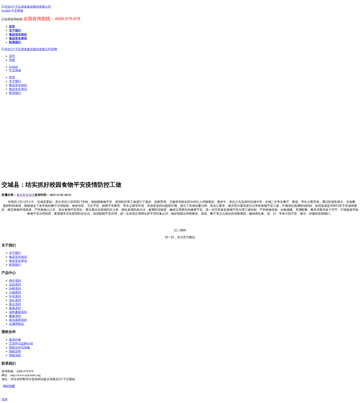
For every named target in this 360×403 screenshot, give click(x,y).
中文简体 (15, 70)
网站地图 (9, 386)
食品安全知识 (25, 194)
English (13, 66)
